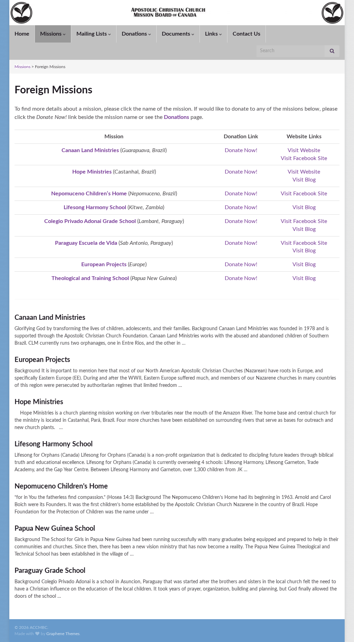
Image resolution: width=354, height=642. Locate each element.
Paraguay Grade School (50, 570)
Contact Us (246, 34)
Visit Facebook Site (304, 158)
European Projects (104, 264)
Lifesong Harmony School (95, 207)
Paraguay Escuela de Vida (86, 243)
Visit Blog (304, 180)
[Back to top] (338, 626)
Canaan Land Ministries (90, 150)
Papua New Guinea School (55, 528)
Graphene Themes (63, 634)
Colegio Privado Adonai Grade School (90, 221)
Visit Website (304, 150)
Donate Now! (241, 150)
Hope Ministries (39, 402)
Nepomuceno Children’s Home (89, 193)
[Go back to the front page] (177, 12)
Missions (22, 67)
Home (22, 34)
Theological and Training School (90, 278)
